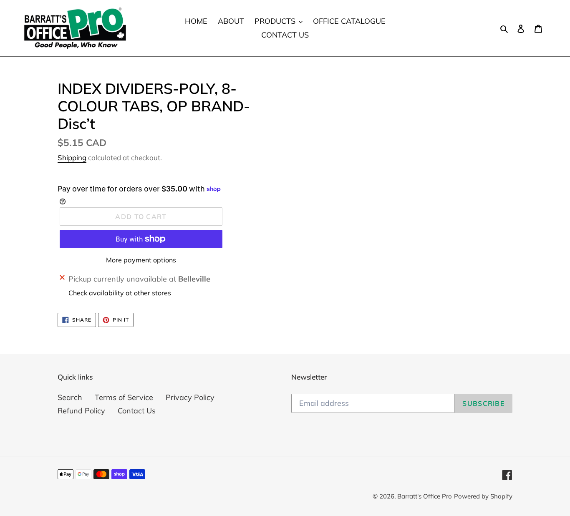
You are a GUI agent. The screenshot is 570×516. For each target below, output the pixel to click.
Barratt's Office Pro (424, 496)
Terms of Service (124, 397)
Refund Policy (81, 410)
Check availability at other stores (119, 293)
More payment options (141, 260)
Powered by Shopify (483, 496)
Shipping (72, 157)
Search (70, 397)
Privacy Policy (190, 397)
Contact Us (137, 410)
